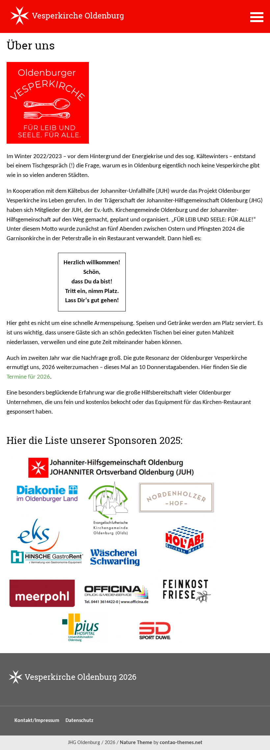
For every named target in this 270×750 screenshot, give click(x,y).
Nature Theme (136, 742)
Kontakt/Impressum (36, 720)
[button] (256, 16)
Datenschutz (79, 720)
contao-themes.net (181, 742)
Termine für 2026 (28, 377)
